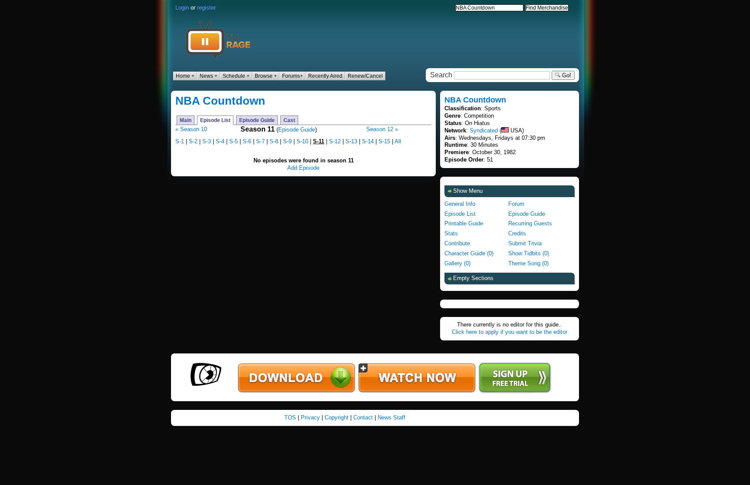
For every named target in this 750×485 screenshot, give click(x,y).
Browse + (266, 76)
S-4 (220, 141)
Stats (451, 233)
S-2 (193, 141)
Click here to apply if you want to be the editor (509, 332)
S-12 (335, 141)
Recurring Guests (530, 223)
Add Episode (303, 168)
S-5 (233, 141)
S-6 (247, 141)
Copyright (337, 417)
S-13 (351, 141)
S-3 (206, 141)
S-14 (368, 141)
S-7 (260, 141)
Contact (363, 417)
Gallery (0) (457, 263)
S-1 (179, 141)
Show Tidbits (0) (528, 253)
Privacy (310, 417)
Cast (289, 120)
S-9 (287, 141)
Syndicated (484, 130)
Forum (516, 204)
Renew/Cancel (365, 76)
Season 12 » (382, 129)
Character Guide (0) (468, 253)
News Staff (391, 417)
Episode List (215, 120)
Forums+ (292, 76)
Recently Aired (325, 76)
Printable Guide (463, 223)
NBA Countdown (220, 100)
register (206, 7)
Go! (565, 75)
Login (182, 7)
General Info (459, 204)
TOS (290, 417)
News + (208, 76)
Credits (517, 233)
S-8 (274, 141)
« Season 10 (191, 129)
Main (185, 120)
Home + (185, 76)
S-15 (384, 141)
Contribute (457, 243)
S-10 (302, 141)
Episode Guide (257, 120)
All (398, 141)
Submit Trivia (525, 243)
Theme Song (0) (528, 263)
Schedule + (236, 76)
